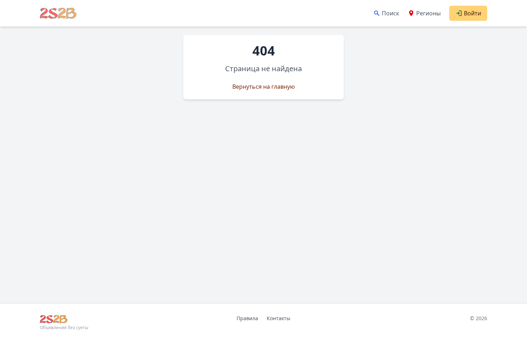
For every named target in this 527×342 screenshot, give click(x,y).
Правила (247, 318)
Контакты (278, 318)
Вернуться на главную (263, 87)
